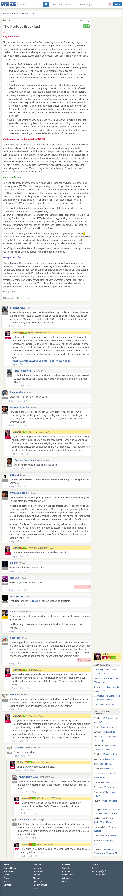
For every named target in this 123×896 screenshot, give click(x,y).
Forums (15, 13)
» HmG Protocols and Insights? (106, 720)
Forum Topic (68, 875)
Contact (7, 885)
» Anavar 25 (103, 769)
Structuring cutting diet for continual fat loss (105, 672)
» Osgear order (104, 759)
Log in (117, 4)
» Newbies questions (105, 829)
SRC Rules (8, 871)
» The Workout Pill (106, 782)
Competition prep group (104, 704)
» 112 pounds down (105, 754)
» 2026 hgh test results (104, 842)
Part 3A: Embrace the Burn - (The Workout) (106, 680)
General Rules (10, 868)
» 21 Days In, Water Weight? (105, 776)
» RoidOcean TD (104, 732)
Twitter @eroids (99, 875)
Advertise (8, 881)
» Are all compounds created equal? (105, 739)
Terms (6, 875)
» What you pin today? (105, 794)
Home (6, 13)
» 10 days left (104, 787)
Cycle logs (37, 881)
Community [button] (85, 4)
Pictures (37, 878)
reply (11, 326)
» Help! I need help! (106, 836)
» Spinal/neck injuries (106, 727)
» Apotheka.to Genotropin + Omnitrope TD (106, 851)
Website (66, 868)
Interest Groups (40, 885)
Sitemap (95, 868)
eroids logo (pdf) (99, 871)
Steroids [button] (69, 4)
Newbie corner (29, 13)
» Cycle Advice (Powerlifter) (105, 820)
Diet (41, 13)
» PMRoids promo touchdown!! (105, 747)
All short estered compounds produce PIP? (106, 689)
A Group (66, 878)
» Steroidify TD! (103, 764)
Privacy (7, 878)
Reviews (37, 868)
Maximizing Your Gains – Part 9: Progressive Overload (107, 698)
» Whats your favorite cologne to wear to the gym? (107, 811)
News (35, 888)
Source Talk (38, 871)
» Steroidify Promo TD (105, 803)
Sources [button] (56, 4)
